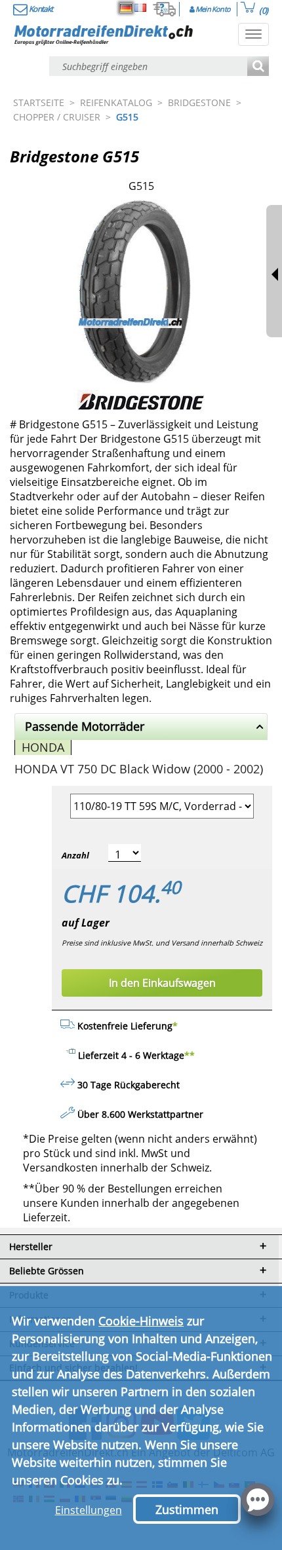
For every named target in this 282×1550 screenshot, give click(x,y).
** (189, 1055)
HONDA (43, 747)
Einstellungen (88, 1510)
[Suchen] (258, 67)
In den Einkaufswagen (162, 983)
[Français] (140, 7)
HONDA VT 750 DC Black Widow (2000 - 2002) (138, 769)
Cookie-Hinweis (141, 1321)
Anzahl (75, 855)
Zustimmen (186, 1509)
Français (140, 7)
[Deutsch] (126, 7)
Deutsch (126, 7)
